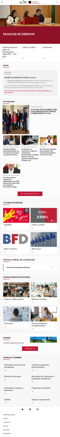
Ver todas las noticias (29, 193)
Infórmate (28, 348)
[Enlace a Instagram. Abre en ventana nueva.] (22, 409)
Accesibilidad (7, 433)
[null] (57, 2)
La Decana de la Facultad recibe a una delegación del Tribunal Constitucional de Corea (30, 119)
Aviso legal (6, 430)
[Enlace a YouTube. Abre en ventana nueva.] (37, 409)
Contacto (5, 426)
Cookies (5, 418)
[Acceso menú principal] (2, 2)
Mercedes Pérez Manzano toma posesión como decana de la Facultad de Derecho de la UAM (48, 146)
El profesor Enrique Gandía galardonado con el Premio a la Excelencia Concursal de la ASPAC (11, 146)
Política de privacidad (9, 414)
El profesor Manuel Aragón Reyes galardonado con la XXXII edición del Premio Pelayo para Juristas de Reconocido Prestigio (11, 177)
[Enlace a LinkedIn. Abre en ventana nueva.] (30, 409)
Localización (6, 422)
